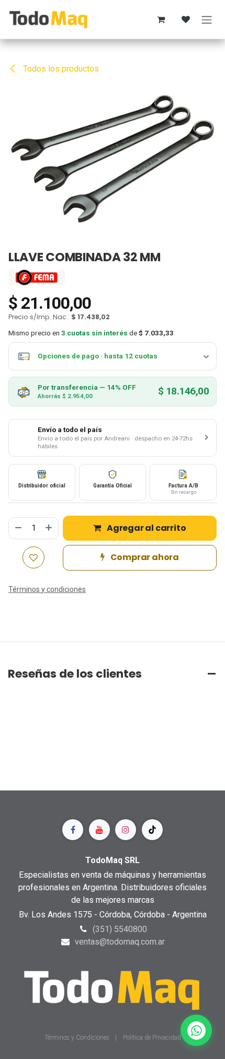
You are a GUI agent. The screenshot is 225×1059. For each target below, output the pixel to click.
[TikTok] (152, 829)
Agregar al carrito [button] (145, 528)
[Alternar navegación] (206, 19)
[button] (112, 438)
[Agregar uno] (49, 528)
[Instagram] (125, 829)
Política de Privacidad (152, 1037)
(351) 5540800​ (120, 929)
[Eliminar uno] (18, 528)
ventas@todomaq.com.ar (120, 942)
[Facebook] (72, 829)
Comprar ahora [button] (144, 557)
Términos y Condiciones (77, 1037)
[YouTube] (99, 829)
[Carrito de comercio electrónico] (160, 19)
